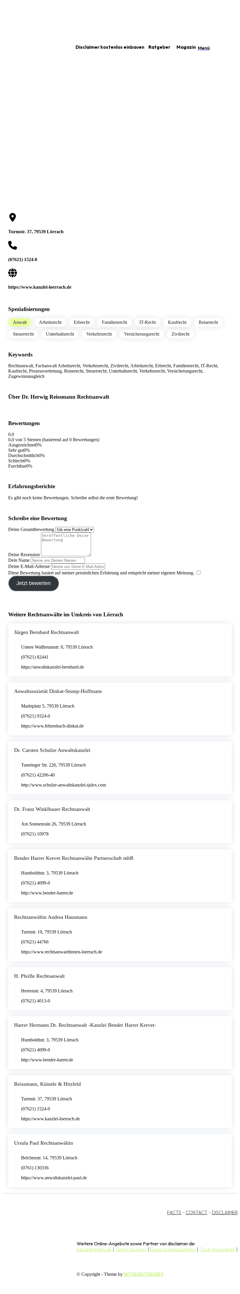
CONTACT (197, 1212)
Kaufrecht (177, 322)
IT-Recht (147, 322)
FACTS (174, 1212)
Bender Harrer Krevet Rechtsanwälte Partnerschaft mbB (73, 858)
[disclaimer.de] (31, 47)
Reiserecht (208, 322)
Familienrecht (114, 322)
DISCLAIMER (225, 1212)
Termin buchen (130, 1249)
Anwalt (20, 322)
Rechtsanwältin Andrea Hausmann (50, 917)
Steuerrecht (23, 333)
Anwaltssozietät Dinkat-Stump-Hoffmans (58, 691)
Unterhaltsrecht (60, 333)
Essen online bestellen (173, 1249)
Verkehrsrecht (99, 333)
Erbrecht (82, 322)
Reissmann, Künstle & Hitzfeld (47, 1084)
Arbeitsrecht (50, 322)
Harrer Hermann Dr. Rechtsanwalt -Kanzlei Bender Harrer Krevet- (85, 1025)
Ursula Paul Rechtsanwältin (43, 1143)
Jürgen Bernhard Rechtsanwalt (46, 632)
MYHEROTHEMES (144, 1274)
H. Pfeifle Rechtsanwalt (39, 976)
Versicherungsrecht (141, 333)
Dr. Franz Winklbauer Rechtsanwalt (52, 809)
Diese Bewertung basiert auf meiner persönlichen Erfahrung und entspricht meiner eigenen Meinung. (101, 572)
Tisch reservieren (217, 1249)
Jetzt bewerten (33, 583)
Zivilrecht (180, 333)
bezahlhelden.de (94, 1249)
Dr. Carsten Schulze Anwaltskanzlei (52, 750)
